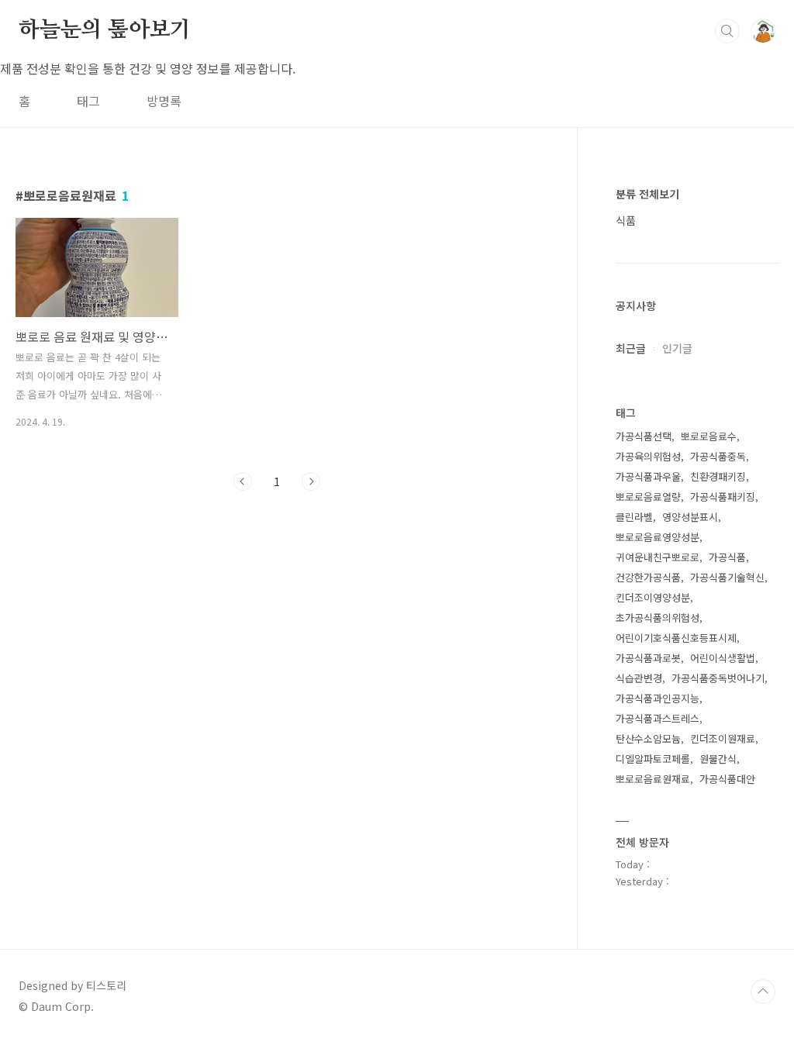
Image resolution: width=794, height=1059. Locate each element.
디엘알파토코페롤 (653, 758)
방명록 (164, 100)
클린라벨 (634, 516)
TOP (763, 991)
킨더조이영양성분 (653, 597)
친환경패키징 (718, 476)
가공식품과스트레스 (657, 718)
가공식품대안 (727, 778)
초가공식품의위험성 (657, 617)
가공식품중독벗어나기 (718, 678)
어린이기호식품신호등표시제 (676, 637)
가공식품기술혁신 (727, 577)
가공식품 (727, 557)
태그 (88, 100)
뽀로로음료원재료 (653, 778)
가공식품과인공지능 (657, 698)
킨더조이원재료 (722, 738)
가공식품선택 (643, 436)
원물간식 (718, 758)
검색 (727, 31)
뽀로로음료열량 (648, 496)
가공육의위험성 (648, 456)
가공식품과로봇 (648, 657)
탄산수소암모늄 (648, 738)
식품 (626, 220)
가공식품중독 (718, 456)
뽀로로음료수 (709, 436)
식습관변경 (639, 678)
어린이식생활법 (722, 657)
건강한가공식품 (648, 577)
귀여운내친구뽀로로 (657, 557)
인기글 (677, 348)
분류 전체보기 (647, 194)
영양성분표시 (690, 516)
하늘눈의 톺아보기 (105, 30)
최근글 (631, 348)
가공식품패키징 (722, 496)
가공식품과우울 (648, 476)
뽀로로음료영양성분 (657, 537)
